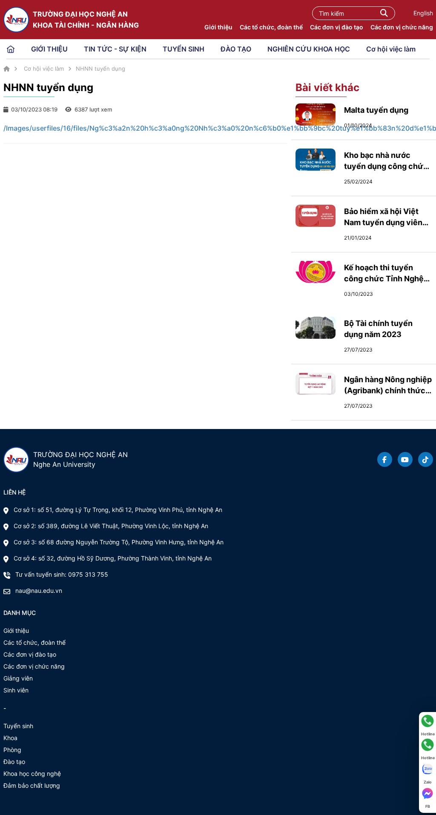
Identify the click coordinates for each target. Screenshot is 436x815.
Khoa (10, 737)
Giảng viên (18, 678)
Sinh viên (16, 690)
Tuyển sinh (18, 725)
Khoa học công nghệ (32, 773)
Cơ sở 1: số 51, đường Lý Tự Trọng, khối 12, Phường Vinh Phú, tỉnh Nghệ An (118, 509)
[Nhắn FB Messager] (427, 793)
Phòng (12, 749)
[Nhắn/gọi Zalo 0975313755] (427, 769)
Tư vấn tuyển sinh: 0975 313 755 (61, 574)
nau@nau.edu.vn (38, 590)
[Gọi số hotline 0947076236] (427, 744)
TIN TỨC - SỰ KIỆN (115, 49)
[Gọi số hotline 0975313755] (427, 721)
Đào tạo (14, 761)
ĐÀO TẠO (236, 49)
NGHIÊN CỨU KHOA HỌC (308, 49)
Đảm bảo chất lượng (31, 785)
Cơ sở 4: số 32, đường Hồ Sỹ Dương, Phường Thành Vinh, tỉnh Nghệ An (113, 558)
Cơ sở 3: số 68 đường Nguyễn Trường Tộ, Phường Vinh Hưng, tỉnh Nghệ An (119, 542)
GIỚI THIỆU (49, 49)
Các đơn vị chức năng (401, 27)
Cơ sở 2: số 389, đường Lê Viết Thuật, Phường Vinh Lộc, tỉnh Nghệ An (111, 525)
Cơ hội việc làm (391, 49)
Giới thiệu (218, 27)
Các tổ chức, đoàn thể (271, 27)
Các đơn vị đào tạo (336, 27)
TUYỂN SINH (183, 49)
